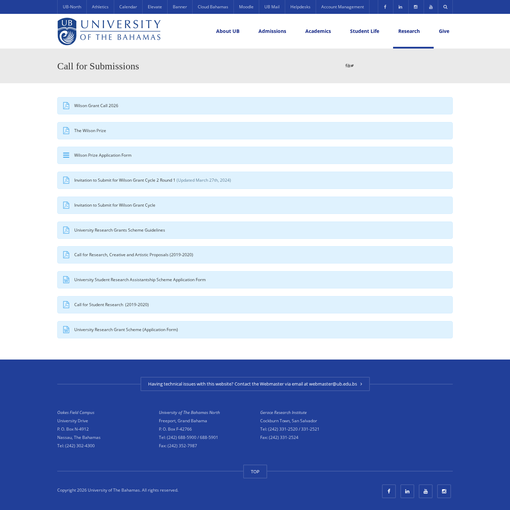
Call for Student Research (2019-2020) (111, 305)
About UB (227, 31)
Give (444, 31)
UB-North (72, 7)
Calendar (128, 7)
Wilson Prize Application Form (102, 155)
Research (409, 31)
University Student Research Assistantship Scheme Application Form (140, 280)
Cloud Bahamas (213, 7)
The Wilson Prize (90, 130)
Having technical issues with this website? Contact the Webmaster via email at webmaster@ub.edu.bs (253, 384)
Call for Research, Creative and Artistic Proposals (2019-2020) (133, 255)
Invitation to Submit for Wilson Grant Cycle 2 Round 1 (125, 180)
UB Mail (272, 7)
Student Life (364, 31)
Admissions (272, 31)
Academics (318, 31)
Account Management (342, 7)
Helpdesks (300, 7)
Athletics (100, 7)
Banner (180, 7)
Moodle (246, 7)
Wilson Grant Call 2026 (96, 106)
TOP (255, 471)
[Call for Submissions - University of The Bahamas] (109, 31)
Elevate (155, 7)
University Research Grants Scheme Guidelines (119, 230)
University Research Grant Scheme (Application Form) (126, 329)
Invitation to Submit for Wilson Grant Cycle (114, 205)
